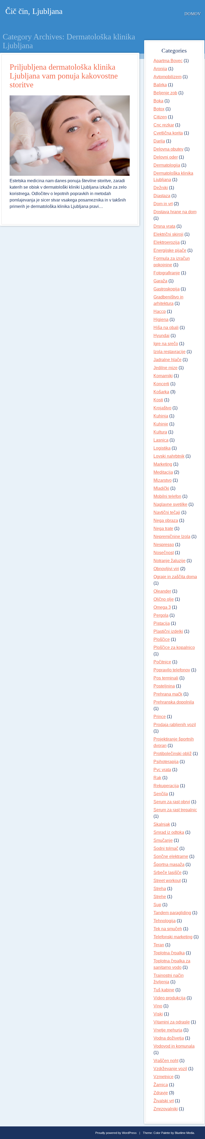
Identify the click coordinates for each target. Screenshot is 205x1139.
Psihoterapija (166, 761)
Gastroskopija (166, 289)
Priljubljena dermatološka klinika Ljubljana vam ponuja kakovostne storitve (64, 75)
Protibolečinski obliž (172, 753)
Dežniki (160, 187)
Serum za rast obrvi (171, 802)
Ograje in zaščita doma (175, 576)
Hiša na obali (166, 327)
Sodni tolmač (165, 848)
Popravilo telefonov (171, 670)
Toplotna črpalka (169, 953)
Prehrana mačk (167, 694)
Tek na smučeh (167, 929)
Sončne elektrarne (170, 856)
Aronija (160, 68)
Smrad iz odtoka (168, 832)
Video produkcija (169, 998)
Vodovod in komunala (174, 1046)
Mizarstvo (162, 480)
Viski (158, 1014)
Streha (159, 888)
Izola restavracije (169, 351)
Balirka (160, 85)
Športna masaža (168, 864)
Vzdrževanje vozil (170, 1068)
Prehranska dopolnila (173, 702)
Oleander (162, 591)
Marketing (162, 464)
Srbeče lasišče (167, 872)
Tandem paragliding (172, 912)
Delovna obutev (168, 149)
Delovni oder (165, 157)
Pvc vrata (162, 769)
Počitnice (162, 662)
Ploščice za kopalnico (174, 647)
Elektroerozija (166, 242)
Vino (157, 1006)
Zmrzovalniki (165, 1109)
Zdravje (160, 1093)
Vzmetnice (163, 1076)
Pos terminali (165, 678)
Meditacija (163, 472)
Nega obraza (165, 520)
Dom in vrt (163, 203)
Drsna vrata (164, 226)
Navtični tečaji (166, 512)
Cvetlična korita (168, 133)
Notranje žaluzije (169, 560)
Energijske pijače (169, 250)
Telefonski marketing (172, 937)
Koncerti (161, 384)
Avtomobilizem (167, 76)
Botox (158, 109)
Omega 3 (162, 607)
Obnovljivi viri (166, 568)
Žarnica (160, 1084)
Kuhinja (160, 416)
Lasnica (160, 440)
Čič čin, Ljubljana (33, 11)
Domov (192, 14)
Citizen (160, 117)
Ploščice (161, 639)
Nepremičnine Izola (171, 536)
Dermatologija (166, 165)
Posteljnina (164, 686)
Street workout (167, 880)
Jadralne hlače (167, 359)
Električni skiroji (168, 234)
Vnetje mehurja (167, 1030)
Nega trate (163, 528)
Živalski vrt (163, 1101)
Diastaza (161, 195)
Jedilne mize (165, 367)
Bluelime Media (184, 1132)
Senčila (160, 793)
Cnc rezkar (163, 125)
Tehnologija (164, 920)
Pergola (160, 615)
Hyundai (161, 335)
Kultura (160, 432)
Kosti (158, 400)
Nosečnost (163, 552)
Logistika (162, 448)
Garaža (160, 281)
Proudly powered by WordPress (116, 1132)
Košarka (161, 392)
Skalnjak (161, 824)
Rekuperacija (166, 785)
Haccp (159, 311)
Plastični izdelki (168, 631)
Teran (158, 945)
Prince (159, 716)
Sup (157, 904)
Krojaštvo (162, 408)
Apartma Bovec (168, 60)
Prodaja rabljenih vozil (174, 724)
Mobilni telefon (167, 496)
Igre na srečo (165, 343)
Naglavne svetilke (170, 504)
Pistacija (161, 623)
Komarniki (163, 376)
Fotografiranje (166, 273)
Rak (157, 777)
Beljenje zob (165, 93)
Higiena (160, 319)
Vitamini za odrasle (171, 1022)
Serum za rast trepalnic (175, 810)
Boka (158, 101)
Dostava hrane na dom (174, 212)
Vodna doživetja (168, 1038)
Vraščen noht (165, 1060)
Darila (159, 141)
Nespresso (163, 544)
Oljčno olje (163, 599)
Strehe (159, 896)
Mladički (161, 488)
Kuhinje (160, 424)
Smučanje (163, 840)
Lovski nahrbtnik (168, 456)
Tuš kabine (163, 990)
